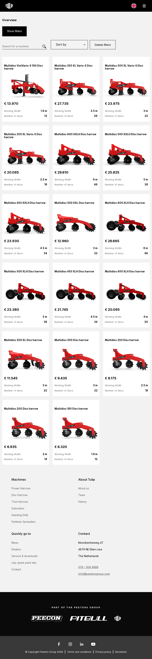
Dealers (16, 549)
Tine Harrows (19, 501)
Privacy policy (103, 651)
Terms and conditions (79, 651)
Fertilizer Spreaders (23, 521)
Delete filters (103, 45)
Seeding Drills (19, 515)
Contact (16, 569)
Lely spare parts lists (23, 562)
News (14, 542)
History (82, 501)
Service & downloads (24, 556)
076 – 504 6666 (88, 567)
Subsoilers (17, 508)
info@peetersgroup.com (94, 573)
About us (83, 488)
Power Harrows (20, 488)
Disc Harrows (19, 495)
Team (81, 495)
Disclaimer (121, 651)
